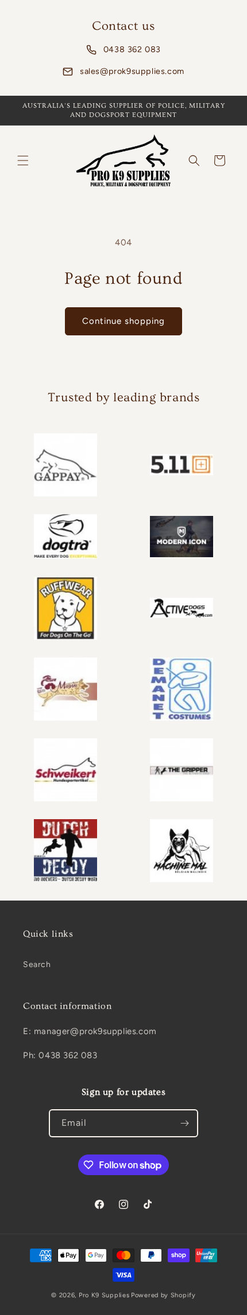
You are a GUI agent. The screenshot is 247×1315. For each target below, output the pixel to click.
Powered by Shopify (163, 1295)
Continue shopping (123, 321)
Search (37, 964)
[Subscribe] (184, 1123)
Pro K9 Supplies (104, 1295)
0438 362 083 (132, 49)
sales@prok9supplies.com (132, 71)
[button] (23, 160)
